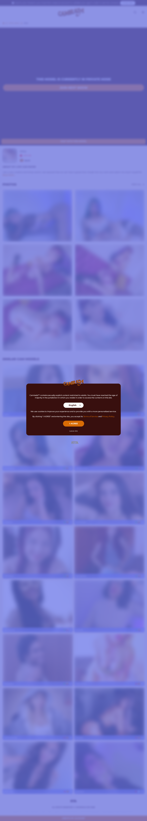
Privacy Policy (108, 416)
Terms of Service (90, 416)
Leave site (73, 431)
